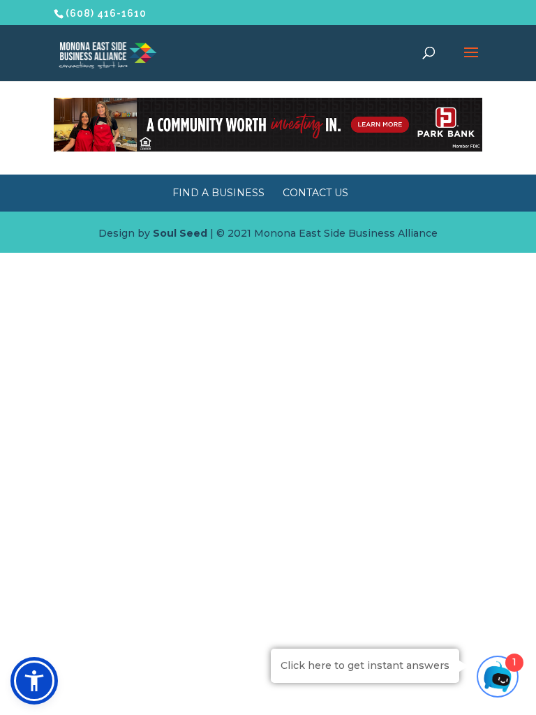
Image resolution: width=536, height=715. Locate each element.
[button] (34, 681)
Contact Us (315, 192)
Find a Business (218, 192)
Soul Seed (180, 233)
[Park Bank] (268, 148)
